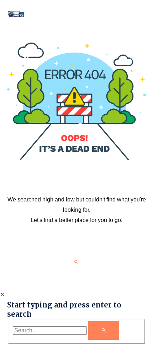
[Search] (103, 330)
